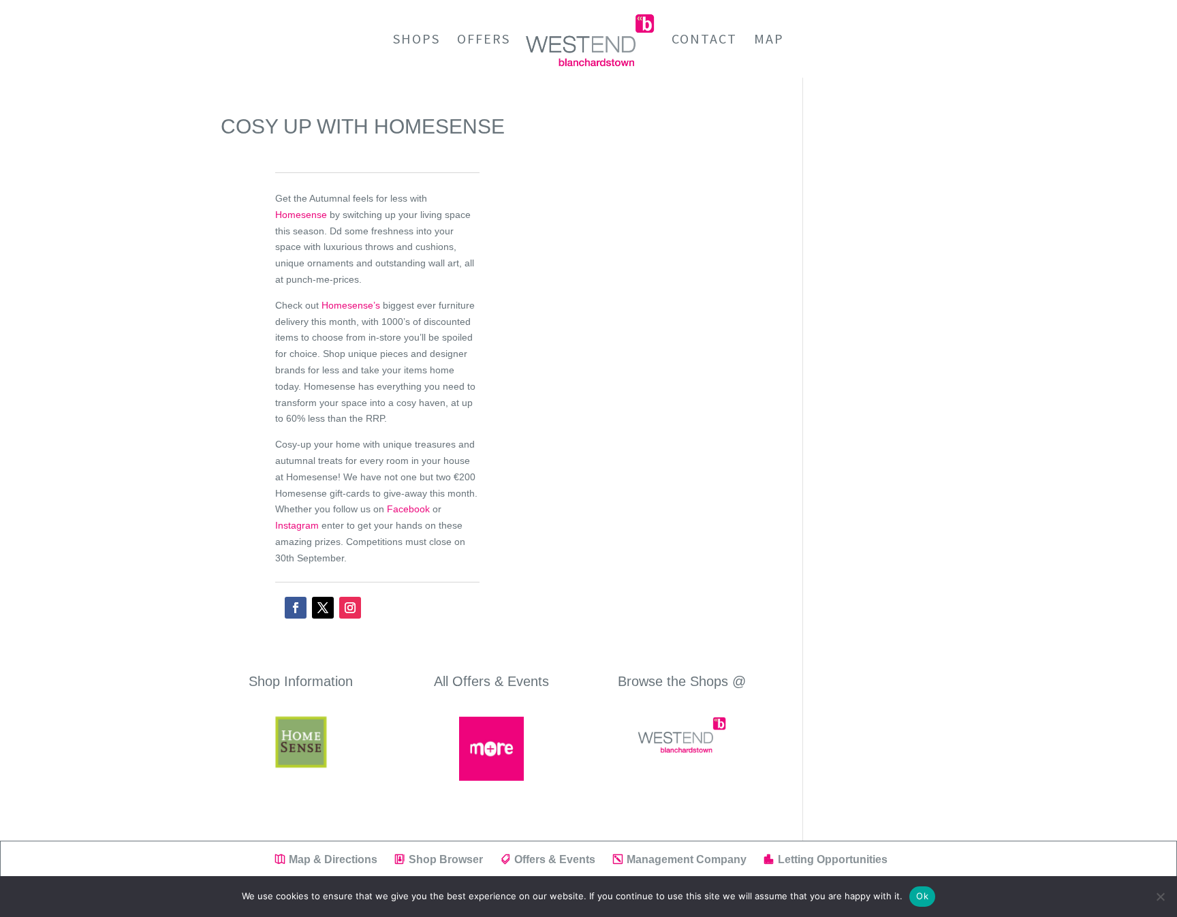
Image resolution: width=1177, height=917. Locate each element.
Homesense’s (350, 305)
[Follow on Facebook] (296, 608)
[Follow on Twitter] (323, 608)
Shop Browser (446, 859)
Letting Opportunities (833, 859)
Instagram (297, 525)
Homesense (301, 214)
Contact (704, 40)
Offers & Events (554, 859)
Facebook (408, 508)
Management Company (687, 859)
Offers (483, 40)
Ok (922, 895)
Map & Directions (333, 859)
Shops (416, 40)
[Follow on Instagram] (350, 608)
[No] (1160, 896)
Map (769, 40)
